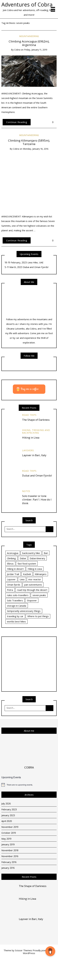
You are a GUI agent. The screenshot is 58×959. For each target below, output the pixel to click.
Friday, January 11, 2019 (35, 49)
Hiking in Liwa (30, 437)
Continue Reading (16, 122)
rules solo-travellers (17, 595)
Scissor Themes (23, 950)
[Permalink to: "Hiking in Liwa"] (12, 435)
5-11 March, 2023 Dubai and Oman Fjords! (26, 267)
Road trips (29, 414)
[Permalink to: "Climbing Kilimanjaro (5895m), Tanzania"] (28, 181)
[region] (29, 664)
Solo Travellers (15, 600)
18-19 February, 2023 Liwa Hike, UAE (24, 262)
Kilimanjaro (40, 574)
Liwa (22, 579)
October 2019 (8, 832)
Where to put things (38, 616)
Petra (10, 589)
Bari (46, 553)
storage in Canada (16, 605)
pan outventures (33, 584)
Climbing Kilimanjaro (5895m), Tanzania (29, 142)
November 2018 (9, 850)
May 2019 (6, 838)
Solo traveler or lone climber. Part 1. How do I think (37, 499)
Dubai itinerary (37, 558)
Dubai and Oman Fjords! (37, 475)
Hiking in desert (15, 568)
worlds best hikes (16, 621)
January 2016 (8, 867)
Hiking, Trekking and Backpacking (36, 431)
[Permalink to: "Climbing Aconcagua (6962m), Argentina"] (28, 70)
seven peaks (39, 595)
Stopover (32, 600)
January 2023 (8, 815)
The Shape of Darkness (36, 419)
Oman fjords (13, 584)
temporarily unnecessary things (24, 610)
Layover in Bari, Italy (34, 455)
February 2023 (9, 809)
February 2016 (9, 862)
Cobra (17, 49)
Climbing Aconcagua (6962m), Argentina (29, 43)
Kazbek (27, 574)
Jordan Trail (13, 574)
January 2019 (8, 844)
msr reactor (34, 579)
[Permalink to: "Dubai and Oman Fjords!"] (12, 476)
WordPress (29, 953)
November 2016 (9, 856)
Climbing (11, 558)
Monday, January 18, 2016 (35, 148)
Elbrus (10, 563)
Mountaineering (29, 36)
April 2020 (6, 821)
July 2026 (6, 803)
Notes (26, 491)
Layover (11, 579)
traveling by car (15, 616)
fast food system (27, 563)
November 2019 (9, 826)
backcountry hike (31, 553)
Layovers (28, 450)
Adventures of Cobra (27, 4)
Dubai (23, 558)
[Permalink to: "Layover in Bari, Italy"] (12, 456)
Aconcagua (12, 553)
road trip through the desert (32, 589)
